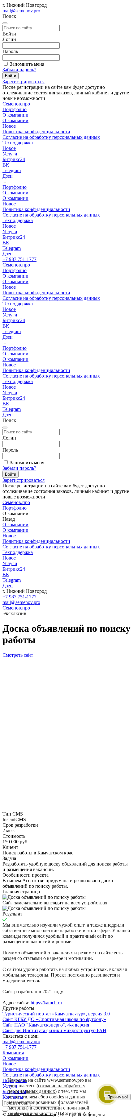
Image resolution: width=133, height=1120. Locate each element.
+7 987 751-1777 (19, 259)
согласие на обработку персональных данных (46, 1088)
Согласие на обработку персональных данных (51, 137)
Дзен (7, 253)
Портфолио (14, 187)
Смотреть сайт (17, 655)
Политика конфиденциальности (36, 131)
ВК (5, 242)
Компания (13, 1052)
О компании (15, 120)
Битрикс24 (13, 237)
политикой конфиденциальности (48, 1110)
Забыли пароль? (19, 69)
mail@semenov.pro (21, 10)
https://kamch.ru (46, 1002)
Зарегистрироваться (23, 81)
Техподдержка (17, 220)
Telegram (11, 248)
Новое (9, 126)
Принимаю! (117, 1097)
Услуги (9, 231)
